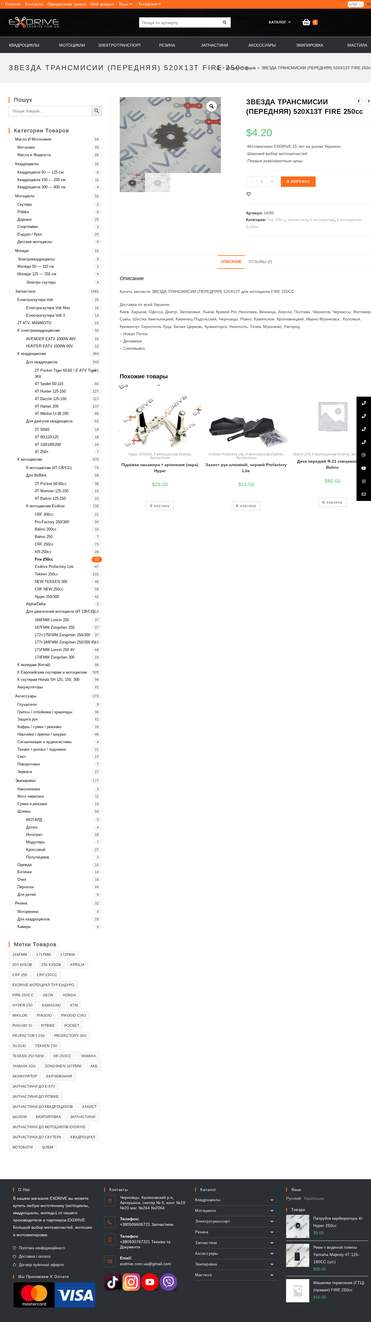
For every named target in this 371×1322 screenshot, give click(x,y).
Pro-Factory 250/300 (52, 522)
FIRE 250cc (23, 995)
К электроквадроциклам (38, 330)
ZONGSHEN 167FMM (63, 1066)
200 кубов (22, 965)
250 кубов (51, 965)
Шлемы (23, 811)
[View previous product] (358, 101)
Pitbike (23, 212)
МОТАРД (34, 820)
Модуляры (35, 842)
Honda (69, 995)
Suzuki (19, 1046)
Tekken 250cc (46, 574)
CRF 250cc (44, 544)
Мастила (203, 1275)
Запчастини (297, 220)
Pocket (71, 1026)
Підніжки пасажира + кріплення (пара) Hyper (159, 467)
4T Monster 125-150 (51, 491)
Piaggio (44, 1015)
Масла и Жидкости (34, 155)
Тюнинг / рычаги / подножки (41, 749)
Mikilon (20, 1015)
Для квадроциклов (33, 919)
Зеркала (24, 772)
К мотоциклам (322, 220)
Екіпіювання (59, 1076)
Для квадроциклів (41, 362)
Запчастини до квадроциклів (42, 1107)
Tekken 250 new (28, 1056)
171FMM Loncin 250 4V (55, 650)
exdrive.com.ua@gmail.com (145, 1263)
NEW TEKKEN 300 (51, 581)
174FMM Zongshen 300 (54, 657)
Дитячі (31, 827)
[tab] (231, 262)
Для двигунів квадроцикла (49, 421)
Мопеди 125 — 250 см (36, 274)
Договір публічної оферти (41, 1265)
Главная (13, 4)
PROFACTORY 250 (28, 1036)
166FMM (19, 955)
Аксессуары (25, 696)
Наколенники (28, 789)
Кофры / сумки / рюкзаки (39, 727)
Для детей (26, 894)
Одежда (24, 865)
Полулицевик (37, 857)
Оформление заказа (67, 4)
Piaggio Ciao (73, 1015)
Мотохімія (26, 147)
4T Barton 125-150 (50, 498)
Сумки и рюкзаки (32, 804)
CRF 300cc (44, 514)
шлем (47, 1147)
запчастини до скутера (36, 1137)
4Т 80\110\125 (47, 437)
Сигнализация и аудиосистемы (44, 742)
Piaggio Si (22, 1026)
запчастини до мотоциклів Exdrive (49, 1127)
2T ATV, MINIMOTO (34, 323)
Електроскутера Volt (35, 300)
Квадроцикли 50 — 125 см (40, 172)
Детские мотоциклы (34, 242)
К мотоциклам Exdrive (172, 454)
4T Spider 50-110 (49, 384)
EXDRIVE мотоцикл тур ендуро (43, 985)
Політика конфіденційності (42, 1248)
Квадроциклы (27, 164)
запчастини (82, 1117)
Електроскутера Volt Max (48, 308)
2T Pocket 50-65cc (51, 484)
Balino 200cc (46, 529)
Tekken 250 (46, 1046)
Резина (21, 903)
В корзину (298, 182)
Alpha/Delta (36, 604)
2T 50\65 (42, 429)
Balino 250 (301, 454)
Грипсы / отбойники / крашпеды (44, 712)
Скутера (24, 204)
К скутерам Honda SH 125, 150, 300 (48, 679)
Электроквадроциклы (36, 259)
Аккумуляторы (30, 687)
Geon (48, 995)
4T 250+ (42, 452)
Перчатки (25, 887)
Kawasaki (51, 1005)
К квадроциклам (31, 353)
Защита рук (27, 719)
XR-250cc (43, 552)
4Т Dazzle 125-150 (50, 399)
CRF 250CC (47, 975)
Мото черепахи (30, 796)
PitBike (48, 1026)
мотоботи (22, 1147)
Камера (23, 927)
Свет (21, 756)
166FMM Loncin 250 (52, 620)
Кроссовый (35, 849)
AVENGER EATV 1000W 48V (51, 339)
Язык (123, 4)
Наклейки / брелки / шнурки (41, 734)
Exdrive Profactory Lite (226, 454)
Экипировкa (25, 780)
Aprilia (77, 965)
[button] (248, 193)
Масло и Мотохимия (33, 139)
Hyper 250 (22, 1005)
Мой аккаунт (102, 4)
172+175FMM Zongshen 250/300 (62, 635)
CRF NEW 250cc (49, 589)
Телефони (147, 4)
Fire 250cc (276, 220)
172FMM (67, 955)
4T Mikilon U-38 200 (51, 413)
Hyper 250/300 (140, 454)
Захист (89, 1107)
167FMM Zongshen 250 (54, 627)
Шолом (19, 1117)
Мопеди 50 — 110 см (35, 266)
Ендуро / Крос (29, 234)
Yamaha (88, 1056)
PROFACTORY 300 (70, 1036)
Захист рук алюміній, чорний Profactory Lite (246, 467)
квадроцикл (82, 1137)
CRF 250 (20, 975)
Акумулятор (24, 1076)
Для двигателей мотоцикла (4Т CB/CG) (60, 611)
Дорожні (24, 219)
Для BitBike (36, 475)
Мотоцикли (24, 196)
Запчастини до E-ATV (33, 1086)
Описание (231, 262)
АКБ (93, 1066)
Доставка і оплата (34, 1256)
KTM (74, 1005)
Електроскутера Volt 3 (45, 315)
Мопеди (22, 251)
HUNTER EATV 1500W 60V (49, 346)
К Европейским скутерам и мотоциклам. (52, 672)
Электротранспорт (212, 1221)
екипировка (48, 1117)
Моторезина (27, 911)
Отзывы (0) (260, 262)
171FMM (43, 955)
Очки (21, 879)
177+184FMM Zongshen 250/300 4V (65, 642)
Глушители (27, 704)
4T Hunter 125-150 (50, 391)
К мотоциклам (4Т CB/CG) (49, 468)
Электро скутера (40, 282)
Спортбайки (27, 227)
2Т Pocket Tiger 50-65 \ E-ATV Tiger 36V (65, 373)
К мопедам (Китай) (33, 665)
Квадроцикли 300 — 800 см (41, 187)
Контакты (34, 4)
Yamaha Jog (24, 1066)
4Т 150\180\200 (48, 444)
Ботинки (24, 872)
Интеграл (34, 834)
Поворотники (28, 764)
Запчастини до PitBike (35, 1097)
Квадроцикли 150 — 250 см (41, 180)
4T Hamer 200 (47, 406)
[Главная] (218, 67)
